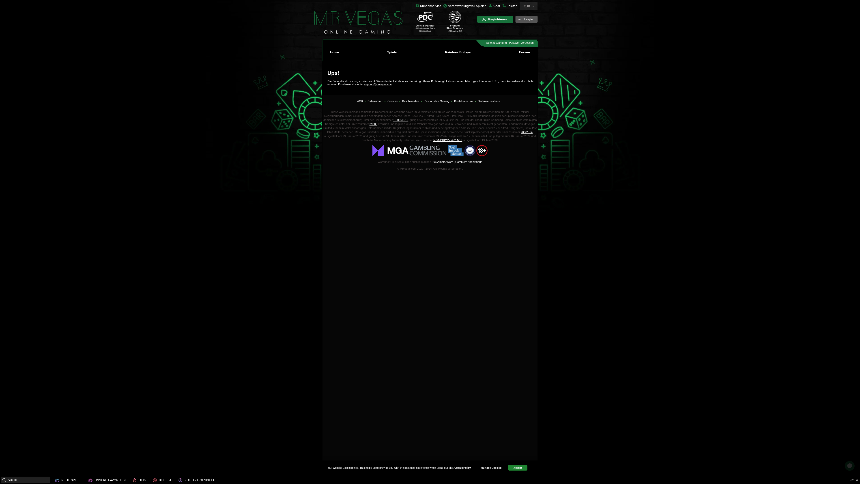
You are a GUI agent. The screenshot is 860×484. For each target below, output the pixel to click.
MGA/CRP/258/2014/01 (447, 140)
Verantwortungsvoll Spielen (467, 6)
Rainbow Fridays (458, 52)
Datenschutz (375, 101)
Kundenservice (430, 6)
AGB (360, 101)
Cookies (392, 101)
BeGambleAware (442, 162)
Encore (524, 52)
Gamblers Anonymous (468, 162)
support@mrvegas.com (378, 84)
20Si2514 (527, 132)
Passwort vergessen (521, 42)
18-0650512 (400, 120)
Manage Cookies (491, 467)
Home (334, 52)
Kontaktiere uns (463, 101)
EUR (527, 6)
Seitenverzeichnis (489, 101)
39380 (373, 124)
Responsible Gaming (436, 101)
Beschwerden (410, 101)
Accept (518, 467)
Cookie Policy (462, 467)
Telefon (512, 6)
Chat (496, 6)
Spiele (392, 52)
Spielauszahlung (496, 42)
